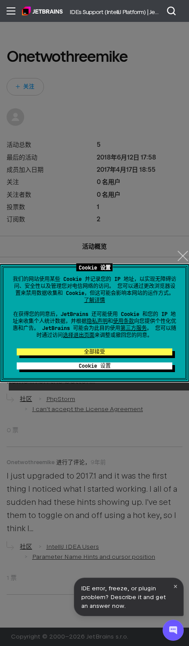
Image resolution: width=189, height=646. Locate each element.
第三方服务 (133, 328)
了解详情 (94, 300)
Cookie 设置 (95, 365)
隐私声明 (97, 321)
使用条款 (123, 321)
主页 (42, 11)
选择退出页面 (78, 335)
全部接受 (94, 351)
